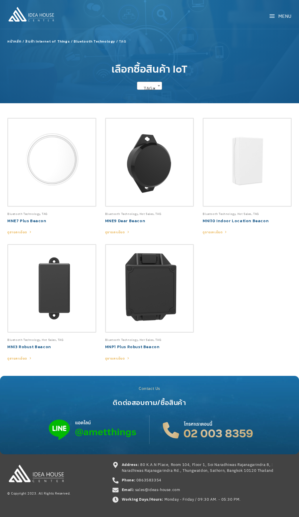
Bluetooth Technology (94, 41)
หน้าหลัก (14, 41)
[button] (280, 16)
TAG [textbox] (148, 88)
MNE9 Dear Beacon (125, 221)
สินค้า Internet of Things (47, 41)
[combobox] (149, 86)
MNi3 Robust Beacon (29, 347)
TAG (45, 214)
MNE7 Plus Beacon (26, 221)
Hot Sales (147, 214)
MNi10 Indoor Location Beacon (236, 221)
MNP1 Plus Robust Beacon (132, 347)
